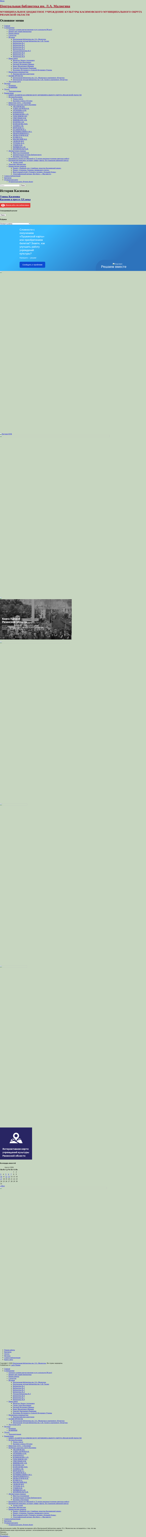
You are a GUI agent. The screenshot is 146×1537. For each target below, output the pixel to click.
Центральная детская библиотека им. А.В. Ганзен (31, 41)
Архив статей (18, 162)
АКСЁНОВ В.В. (19, 106)
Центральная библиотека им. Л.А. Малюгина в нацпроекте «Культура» (39, 78)
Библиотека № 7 (19, 54)
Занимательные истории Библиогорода (27, 155)
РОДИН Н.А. (18, 137)
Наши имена (13, 58)
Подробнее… (5, 1536)
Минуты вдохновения (21, 153)
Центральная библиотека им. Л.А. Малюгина (35, 6)
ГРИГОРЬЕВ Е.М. (19, 118)
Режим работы (14, 33)
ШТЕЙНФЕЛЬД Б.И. (20, 149)
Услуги (6, 89)
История (12, 37)
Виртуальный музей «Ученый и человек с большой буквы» (34, 172)
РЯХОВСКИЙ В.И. (20, 139)
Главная (7, 26)
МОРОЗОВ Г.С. (18, 128)
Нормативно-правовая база (18, 72)
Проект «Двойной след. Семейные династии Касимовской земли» (37, 168)
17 (1, 1179)
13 (9, 1177)
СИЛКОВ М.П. (18, 141)
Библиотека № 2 (19, 45)
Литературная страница (17, 151)
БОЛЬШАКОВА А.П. (21, 114)
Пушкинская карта (11, 180)
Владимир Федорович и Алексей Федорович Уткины (32, 70)
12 (6, 1177)
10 (1, 1177)
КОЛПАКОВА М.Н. (20, 124)
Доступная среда (15, 81)
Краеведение (9, 93)
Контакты (7, 178)
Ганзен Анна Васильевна (22, 62)
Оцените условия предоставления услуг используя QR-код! (30, 29)
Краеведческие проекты (17, 166)
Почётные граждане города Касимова (22, 105)
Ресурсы (7, 83)
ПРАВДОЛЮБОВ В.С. (21, 133)
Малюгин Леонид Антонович (24, 60)
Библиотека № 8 (19, 56)
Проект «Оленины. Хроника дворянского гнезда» (31, 170)
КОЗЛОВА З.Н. (18, 122)
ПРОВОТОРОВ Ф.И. (21, 135)
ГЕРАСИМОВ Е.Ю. (20, 116)
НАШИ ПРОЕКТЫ (16, 76)
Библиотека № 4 (19, 49)
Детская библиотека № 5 (22, 51)
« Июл (2, 1186)
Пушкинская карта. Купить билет (21, 182)
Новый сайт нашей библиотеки (20, 31)
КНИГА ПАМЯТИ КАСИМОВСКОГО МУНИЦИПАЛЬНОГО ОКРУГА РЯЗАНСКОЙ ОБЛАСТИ (45, 95)
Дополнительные (15, 91)
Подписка (12, 85)
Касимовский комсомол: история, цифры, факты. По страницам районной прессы (39, 160)
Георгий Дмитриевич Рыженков (24, 68)
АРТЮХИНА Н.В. (20, 110)
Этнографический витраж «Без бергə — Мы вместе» (32, 174)
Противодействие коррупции (23, 74)
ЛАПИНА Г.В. (18, 126)
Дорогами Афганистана (17, 164)
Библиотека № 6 (19, 53)
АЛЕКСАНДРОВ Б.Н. (21, 108)
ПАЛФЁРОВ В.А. (19, 130)
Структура (12, 35)
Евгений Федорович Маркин (23, 64)
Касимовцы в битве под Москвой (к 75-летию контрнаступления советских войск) (39, 158)
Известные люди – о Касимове (20, 103)
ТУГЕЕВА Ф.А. (18, 143)
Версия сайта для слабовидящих (17, 205)
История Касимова (15, 97)
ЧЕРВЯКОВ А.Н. (19, 147)
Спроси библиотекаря (12, 176)
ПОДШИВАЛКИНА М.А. (22, 131)
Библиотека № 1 (19, 43)
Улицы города (18, 99)
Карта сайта (8, 1359)
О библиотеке (9, 28)
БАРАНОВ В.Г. (18, 112)
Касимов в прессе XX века (22, 101)
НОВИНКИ (13, 87)
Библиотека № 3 (19, 47)
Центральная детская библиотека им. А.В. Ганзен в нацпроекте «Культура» (40, 80)
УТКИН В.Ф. (18, 145)
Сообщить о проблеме (32, 265)
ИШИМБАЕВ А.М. (20, 120)
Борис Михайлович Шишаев (23, 66)
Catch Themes (15, 1365)
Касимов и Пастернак (21, 156)
